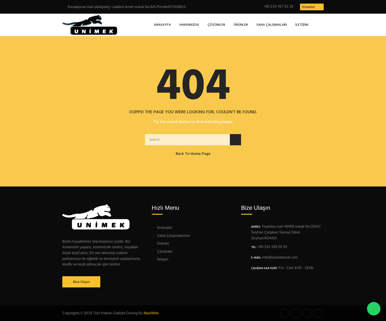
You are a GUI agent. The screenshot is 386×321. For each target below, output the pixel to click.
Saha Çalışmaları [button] (271, 25)
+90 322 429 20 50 (272, 247)
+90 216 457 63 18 (278, 6)
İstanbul (308, 7)
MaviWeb (151, 313)
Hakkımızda (189, 25)
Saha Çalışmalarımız (173, 236)
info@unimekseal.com (280, 257)
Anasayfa (162, 25)
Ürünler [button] (241, 25)
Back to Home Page (193, 154)
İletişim (301, 25)
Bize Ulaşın (81, 282)
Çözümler (216, 25)
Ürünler (163, 243)
